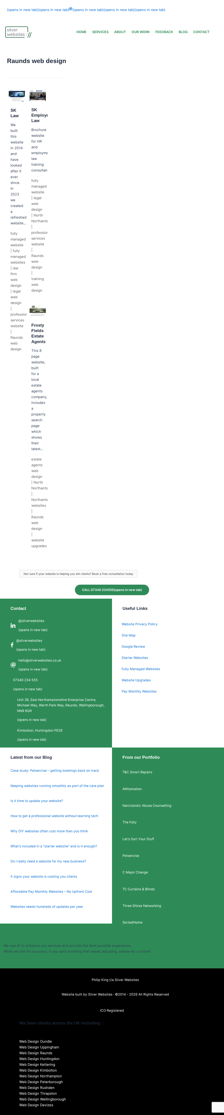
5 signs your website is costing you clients (43, 877)
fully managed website (18, 239)
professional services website (20, 320)
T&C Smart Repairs (137, 772)
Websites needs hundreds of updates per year (46, 907)
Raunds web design (16, 343)
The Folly (129, 822)
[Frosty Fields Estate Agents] (38, 428)
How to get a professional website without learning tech (54, 816)
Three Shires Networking (141, 906)
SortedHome (132, 922)
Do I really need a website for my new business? (48, 861)
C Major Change (135, 872)
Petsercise (130, 856)
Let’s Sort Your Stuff (138, 839)
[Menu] (112, 1036)
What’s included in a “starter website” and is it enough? (53, 846)
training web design (37, 284)
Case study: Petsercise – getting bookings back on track (54, 771)
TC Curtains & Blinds (138, 889)
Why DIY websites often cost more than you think (49, 831)
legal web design (16, 297)
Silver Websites (100, 994)
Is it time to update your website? (36, 801)
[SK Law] (17, 221)
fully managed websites (18, 256)
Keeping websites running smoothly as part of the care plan (57, 786)
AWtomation (132, 789)
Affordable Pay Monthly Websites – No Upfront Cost (51, 892)
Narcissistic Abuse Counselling (146, 806)
